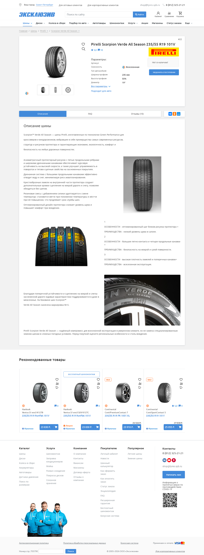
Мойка (49, 466)
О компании (79, 453)
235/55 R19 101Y (155, 415)
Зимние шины (135, 458)
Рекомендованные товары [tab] (42, 359)
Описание (42, 113)
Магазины (157, 23)
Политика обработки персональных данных (84, 543)
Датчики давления (28, 477)
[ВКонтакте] (170, 114)
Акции (144, 23)
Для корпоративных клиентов (103, 5)
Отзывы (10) (137, 113)
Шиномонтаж (117, 23)
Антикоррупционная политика (34, 543)
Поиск (71, 551)
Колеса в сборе (57, 23)
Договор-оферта (81, 472)
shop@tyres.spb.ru (172, 466)
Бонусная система (110, 515)
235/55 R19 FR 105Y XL (117, 415)
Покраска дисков (54, 475)
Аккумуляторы (26, 467)
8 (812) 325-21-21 (175, 4)
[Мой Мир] (178, 114)
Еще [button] (187, 23)
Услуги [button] (132, 23)
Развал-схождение (55, 470)
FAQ (90, 113)
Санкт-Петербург (44, 5)
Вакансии (78, 463)
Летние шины (135, 453)
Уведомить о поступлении (164, 72)
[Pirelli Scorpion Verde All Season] (55, 62)
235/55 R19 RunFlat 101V (35, 415)
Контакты (78, 458)
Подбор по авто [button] (78, 23)
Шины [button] (26, 23)
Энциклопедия (108, 491)
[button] (43, 90)
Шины (22, 453)
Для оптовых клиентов (70, 5)
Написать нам (173, 474)
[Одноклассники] (174, 114)
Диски (22, 458)
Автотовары (99, 23)
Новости (105, 458)
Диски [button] (39, 23)
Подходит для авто (101, 90)
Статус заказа (174, 23)
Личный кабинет (109, 453)
